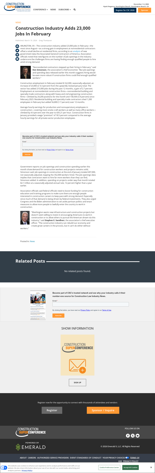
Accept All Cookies (130, 467)
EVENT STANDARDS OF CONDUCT (85, 457)
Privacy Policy (27, 470)
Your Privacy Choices (114, 457)
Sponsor (144, 10)
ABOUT (23, 457)
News (18, 22)
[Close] (151, 467)
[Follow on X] (133, 436)
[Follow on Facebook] (128, 436)
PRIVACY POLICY (130, 461)
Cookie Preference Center (109, 467)
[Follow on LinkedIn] (138, 436)
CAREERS (32, 457)
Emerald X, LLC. (115, 446)
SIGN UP (77, 382)
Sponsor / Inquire (103, 410)
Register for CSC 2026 (125, 10)
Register (52, 410)
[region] (77, 467)
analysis (76, 51)
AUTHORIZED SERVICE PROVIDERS (53, 457)
